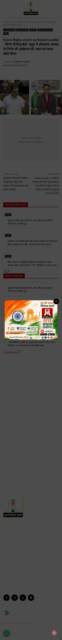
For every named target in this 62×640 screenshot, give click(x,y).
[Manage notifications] (54, 632)
